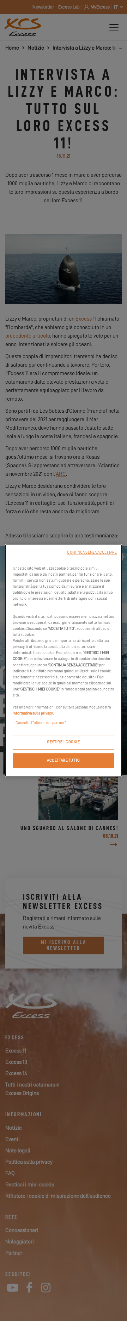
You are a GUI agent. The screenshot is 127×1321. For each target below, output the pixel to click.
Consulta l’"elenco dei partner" (41, 723)
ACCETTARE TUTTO (63, 760)
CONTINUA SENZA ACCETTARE (92, 552)
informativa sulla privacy (33, 713)
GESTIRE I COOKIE (63, 742)
